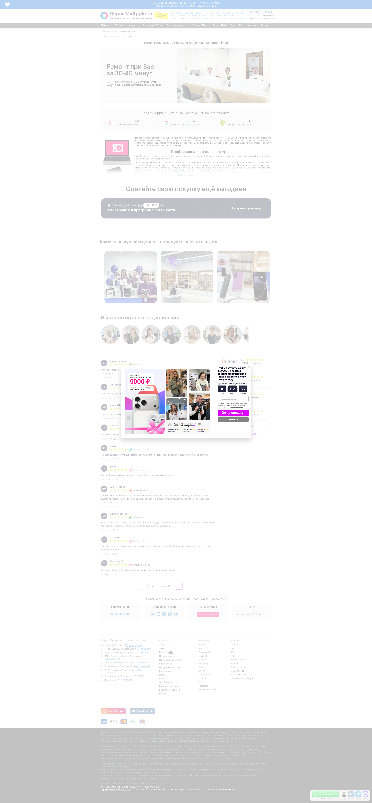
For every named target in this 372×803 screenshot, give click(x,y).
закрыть (233, 419)
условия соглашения (236, 407)
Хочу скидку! (233, 413)
